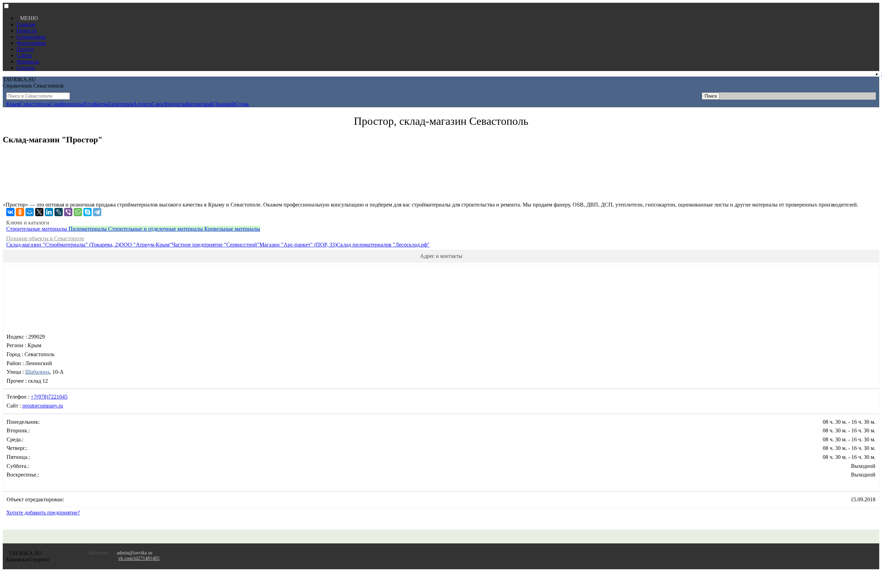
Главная (26, 24)
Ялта (88, 104)
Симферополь (66, 104)
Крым (13, 104)
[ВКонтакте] (10, 212)
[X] (39, 212)
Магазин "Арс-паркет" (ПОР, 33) (298, 245)
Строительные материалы (37, 229)
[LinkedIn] (49, 212)
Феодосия (175, 104)
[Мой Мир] (29, 212)
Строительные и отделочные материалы (156, 229)
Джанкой (224, 104)
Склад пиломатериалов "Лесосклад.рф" (383, 245)
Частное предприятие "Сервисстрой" (215, 245)
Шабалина (37, 372)
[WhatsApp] (78, 212)
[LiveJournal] (58, 212)
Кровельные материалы (232, 229)
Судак (242, 104)
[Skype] (87, 212)
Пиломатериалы (88, 229)
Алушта (142, 104)
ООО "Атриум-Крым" (146, 245)
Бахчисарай (200, 104)
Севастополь (35, 104)
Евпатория (120, 104)
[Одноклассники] (20, 212)
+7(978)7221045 (49, 397)
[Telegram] (97, 212)
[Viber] (68, 212)
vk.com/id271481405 (139, 558)
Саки (158, 104)
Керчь (101, 104)
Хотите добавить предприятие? (43, 512)
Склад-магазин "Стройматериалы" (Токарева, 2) (63, 245)
